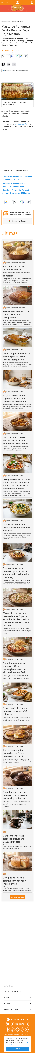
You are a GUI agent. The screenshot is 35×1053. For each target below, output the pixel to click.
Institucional (11, 1009)
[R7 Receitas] (17, 8)
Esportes (8, 986)
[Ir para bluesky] (8, 1024)
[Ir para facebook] (13, 1024)
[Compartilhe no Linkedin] (12, 56)
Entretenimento (12, 991)
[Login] (32, 2)
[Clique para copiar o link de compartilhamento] (26, 56)
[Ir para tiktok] (13, 1029)
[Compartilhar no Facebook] (8, 56)
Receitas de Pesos (18, 21)
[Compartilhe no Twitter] (3, 56)
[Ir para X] (17, 1029)
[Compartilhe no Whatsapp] (17, 56)
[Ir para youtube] (27, 1029)
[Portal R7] (17, 2)
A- (14, 64)
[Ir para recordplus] (8, 1029)
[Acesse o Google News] (21, 56)
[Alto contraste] (3, 64)
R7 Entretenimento (6, 21)
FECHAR (17, 1049)
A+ (8, 64)
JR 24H (6, 997)
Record (7, 1003)
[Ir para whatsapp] (22, 1029)
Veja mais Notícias (17, 897)
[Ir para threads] (27, 1024)
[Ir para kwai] (22, 1024)
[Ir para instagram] (17, 1024)
